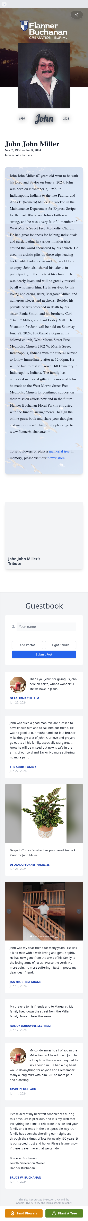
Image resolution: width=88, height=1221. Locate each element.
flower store (56, 457)
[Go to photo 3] (36, 936)
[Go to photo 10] (53, 936)
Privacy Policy (32, 1203)
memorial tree (59, 451)
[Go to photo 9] (51, 936)
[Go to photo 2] (33, 936)
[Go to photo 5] (41, 936)
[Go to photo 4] (38, 936)
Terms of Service (55, 1203)
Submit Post (44, 654)
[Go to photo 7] (46, 936)
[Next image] (79, 911)
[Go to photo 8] (48, 936)
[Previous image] (9, 911)
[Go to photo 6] (43, 936)
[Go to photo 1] (31, 936)
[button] (43, 813)
